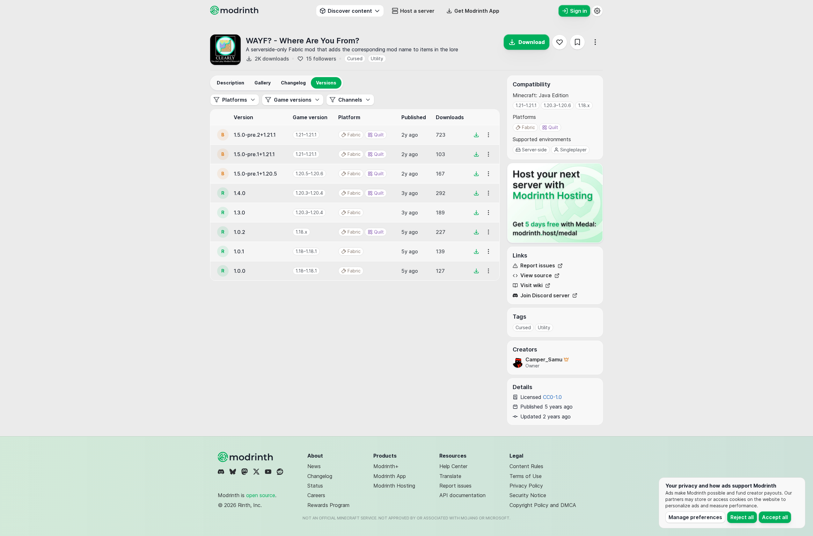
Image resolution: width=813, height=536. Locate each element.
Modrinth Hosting (394, 486)
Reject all (742, 517)
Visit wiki (531, 285)
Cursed (355, 58)
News (314, 466)
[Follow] (559, 42)
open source (260, 495)
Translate (450, 476)
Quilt (553, 127)
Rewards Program (328, 505)
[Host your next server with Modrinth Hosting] (555, 203)
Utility (377, 58)
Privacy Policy (526, 486)
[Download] (476, 135)
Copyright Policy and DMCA (542, 505)
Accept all (775, 517)
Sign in (578, 11)
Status (315, 486)
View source (536, 275)
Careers (316, 495)
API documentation (462, 495)
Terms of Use (525, 476)
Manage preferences (695, 517)
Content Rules (526, 466)
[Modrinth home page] (235, 13)
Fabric (528, 127)
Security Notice (527, 495)
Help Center (453, 466)
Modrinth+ (386, 466)
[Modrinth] (246, 457)
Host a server (417, 11)
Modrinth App (389, 476)
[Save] (577, 42)
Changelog (319, 476)
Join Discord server (545, 296)
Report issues (537, 266)
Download (531, 42)
